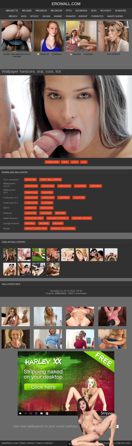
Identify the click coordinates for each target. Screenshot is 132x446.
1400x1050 (48, 197)
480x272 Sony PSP (35, 228)
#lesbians (81, 10)
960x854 (29, 223)
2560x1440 (31, 192)
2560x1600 (31, 186)
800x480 (60, 213)
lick (83, 162)
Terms (22, 443)
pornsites (97, 16)
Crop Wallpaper (50, 179)
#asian (46, 16)
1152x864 (47, 202)
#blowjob (56, 10)
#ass (24, 16)
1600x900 (47, 192)
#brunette (12, 10)
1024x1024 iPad (34, 218)
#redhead (41, 10)
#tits (69, 10)
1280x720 (30, 208)
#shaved (70, 16)
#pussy (34, 16)
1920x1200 (48, 186)
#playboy (105, 10)
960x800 (43, 223)
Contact (48, 443)
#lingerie (120, 10)
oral (65, 162)
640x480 (57, 223)
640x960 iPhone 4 (57, 218)
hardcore (52, 162)
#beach (13, 16)
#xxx (94, 10)
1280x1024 (31, 202)
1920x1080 (46, 208)
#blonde (27, 10)
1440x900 (80, 186)
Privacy (31, 443)
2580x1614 (60, 293)
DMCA (40, 443)
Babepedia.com (10, 443)
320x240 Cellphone (63, 228)
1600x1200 (31, 197)
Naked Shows (115, 16)
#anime (58, 16)
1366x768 (30, 213)
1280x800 (95, 186)
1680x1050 (64, 186)
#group (83, 16)
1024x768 (79, 197)
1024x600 (46, 213)
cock (74, 162)
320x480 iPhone (82, 218)
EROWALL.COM (66, 4)
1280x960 (63, 197)
